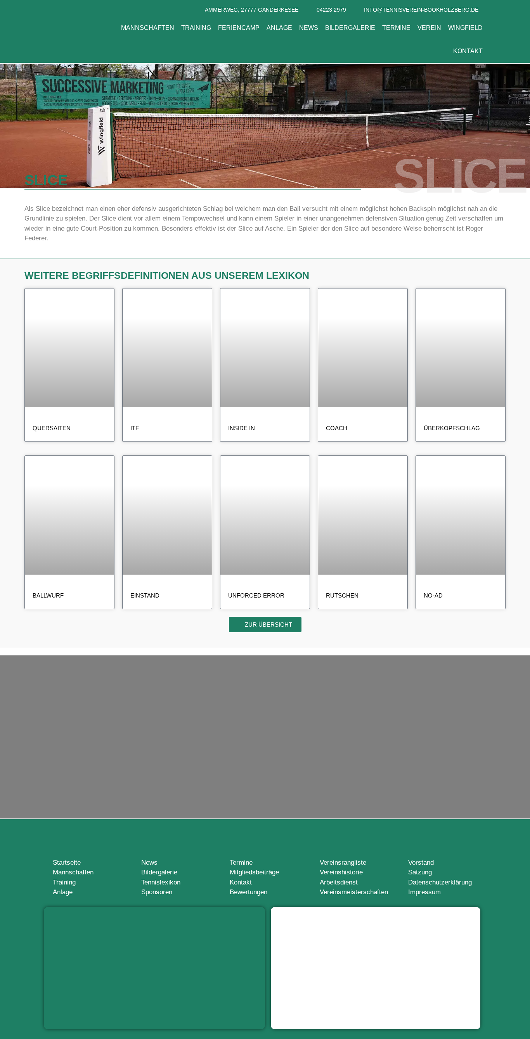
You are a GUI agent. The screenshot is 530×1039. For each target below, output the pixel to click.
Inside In (241, 428)
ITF (134, 428)
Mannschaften (147, 27)
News (308, 27)
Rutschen (342, 595)
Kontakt (468, 51)
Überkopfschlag (452, 428)
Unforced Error (256, 595)
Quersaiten (52, 428)
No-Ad (433, 595)
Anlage (279, 27)
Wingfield (465, 27)
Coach (336, 428)
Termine (396, 27)
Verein (429, 27)
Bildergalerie (350, 27)
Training (196, 27)
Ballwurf (48, 595)
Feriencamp (239, 27)
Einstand (144, 595)
